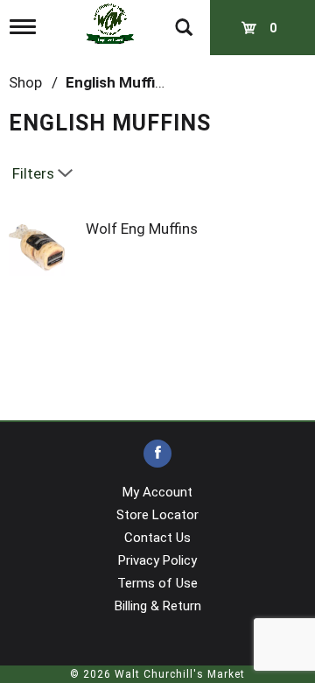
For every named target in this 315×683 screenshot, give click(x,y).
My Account (157, 492)
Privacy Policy (157, 560)
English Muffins (119, 82)
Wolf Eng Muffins (142, 228)
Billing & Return (158, 606)
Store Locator (157, 515)
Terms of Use (157, 583)
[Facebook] (158, 454)
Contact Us (157, 538)
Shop (25, 82)
